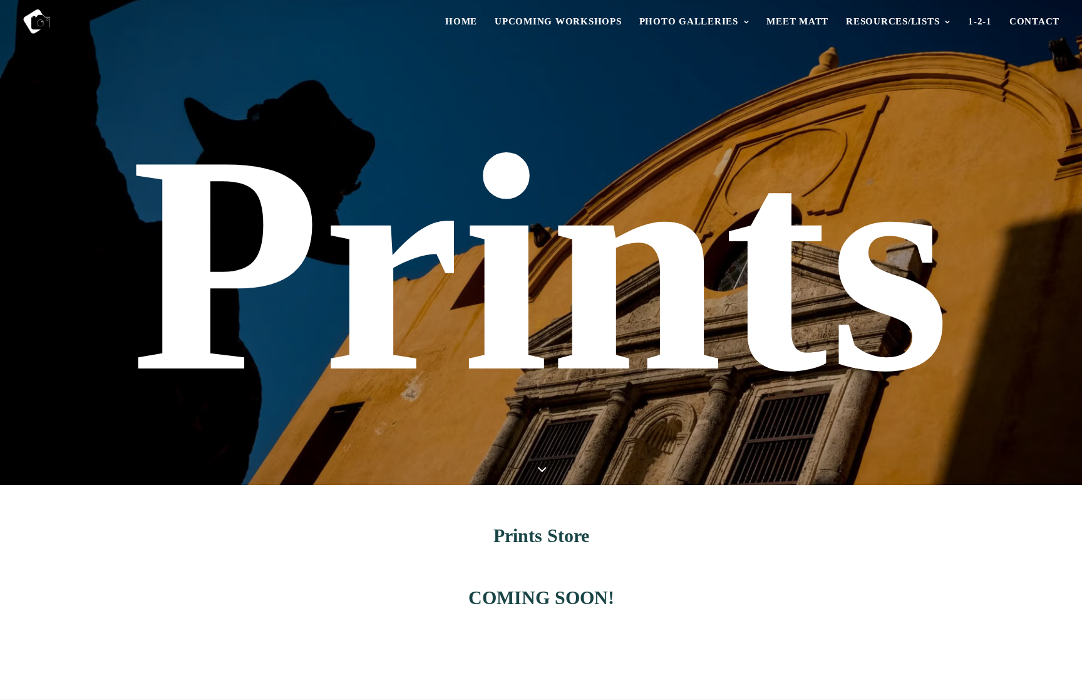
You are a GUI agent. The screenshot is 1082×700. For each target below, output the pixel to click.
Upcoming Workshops (558, 21)
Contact (1034, 21)
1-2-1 (980, 21)
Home (461, 21)
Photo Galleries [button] (688, 21)
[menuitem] (465, 21)
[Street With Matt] (37, 22)
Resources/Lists (892, 21)
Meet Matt (797, 21)
